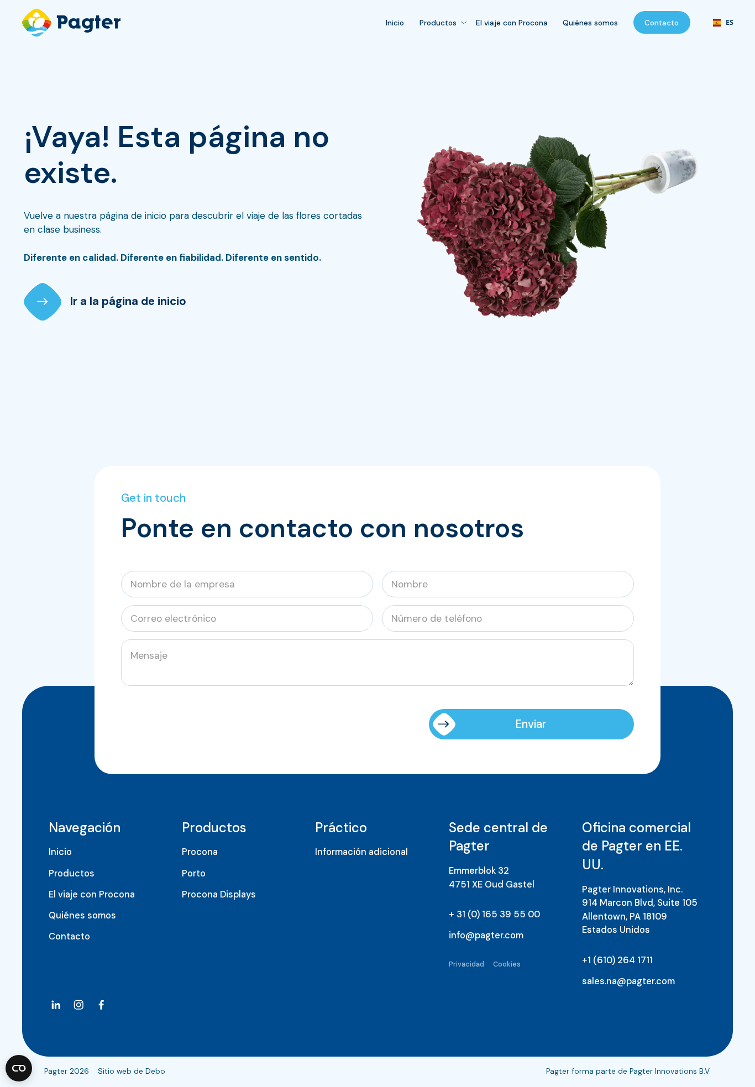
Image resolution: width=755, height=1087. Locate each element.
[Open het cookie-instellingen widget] (19, 1068)
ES (719, 23)
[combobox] (719, 23)
